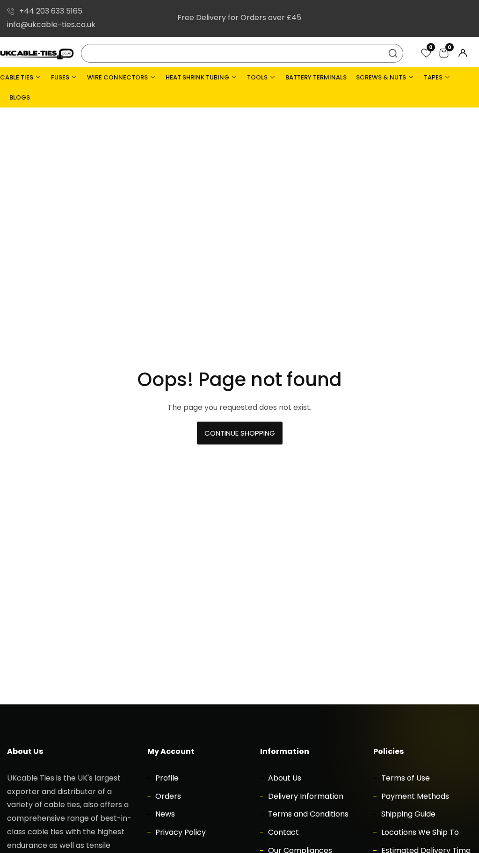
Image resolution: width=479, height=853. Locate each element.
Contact (282, 832)
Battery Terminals (316, 77)
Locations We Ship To (419, 832)
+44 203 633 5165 (50, 11)
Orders (167, 796)
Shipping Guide (407, 814)
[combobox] (242, 53)
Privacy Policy (179, 832)
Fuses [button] (61, 77)
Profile (166, 778)
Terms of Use (404, 778)
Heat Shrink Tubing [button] (198, 77)
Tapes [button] (434, 77)
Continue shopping (239, 433)
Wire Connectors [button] (118, 77)
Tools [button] (258, 77)
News (164, 814)
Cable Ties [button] (17, 77)
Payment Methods (414, 796)
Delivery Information (304, 796)
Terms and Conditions (307, 814)
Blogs (19, 97)
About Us (283, 778)
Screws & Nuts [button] (381, 77)
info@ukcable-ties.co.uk (51, 24)
